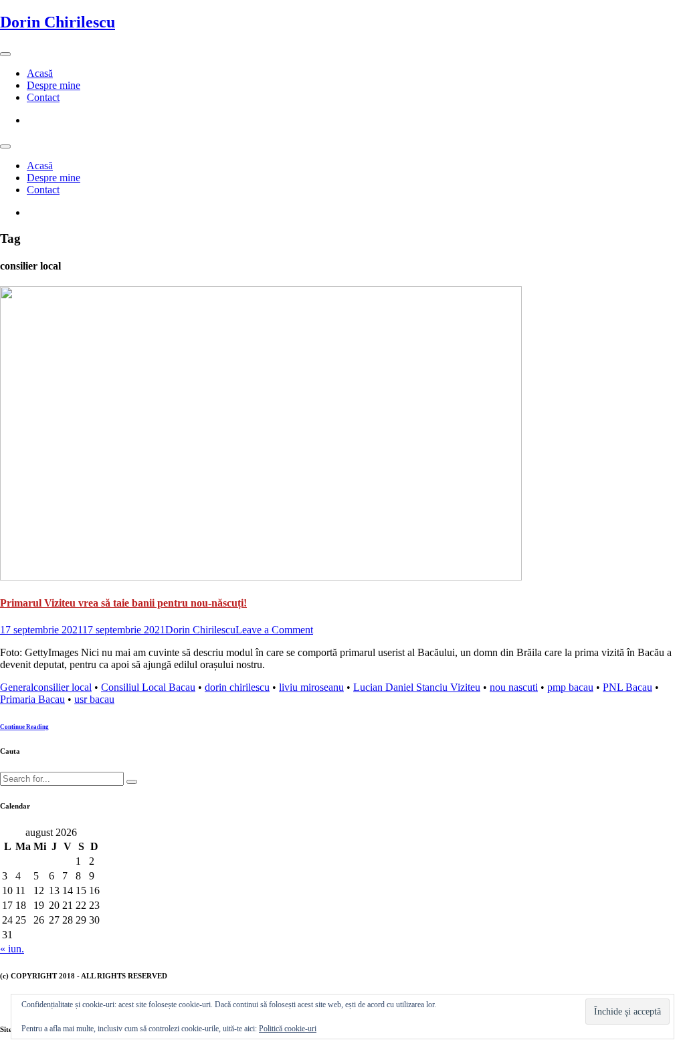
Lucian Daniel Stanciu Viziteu (416, 687)
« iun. (12, 948)
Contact (43, 97)
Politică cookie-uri (287, 1028)
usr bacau (94, 699)
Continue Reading (24, 727)
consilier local (62, 687)
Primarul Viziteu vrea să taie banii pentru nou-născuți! (123, 603)
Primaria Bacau (32, 699)
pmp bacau (570, 687)
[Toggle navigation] (5, 54)
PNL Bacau (627, 687)
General (16, 687)
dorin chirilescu (237, 687)
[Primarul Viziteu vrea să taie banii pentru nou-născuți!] (261, 577)
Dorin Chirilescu (57, 22)
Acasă (40, 73)
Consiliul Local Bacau (148, 687)
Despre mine (53, 85)
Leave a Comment (274, 629)
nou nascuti (514, 687)
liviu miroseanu (311, 687)
